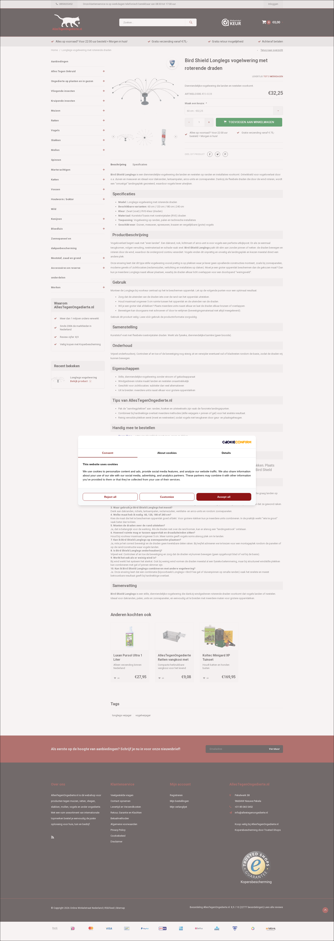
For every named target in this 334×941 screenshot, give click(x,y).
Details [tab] (226, 452)
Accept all (223, 496)
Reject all (110, 496)
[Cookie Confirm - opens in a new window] (236, 442)
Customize (167, 496)
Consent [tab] (107, 452)
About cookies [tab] (167, 452)
